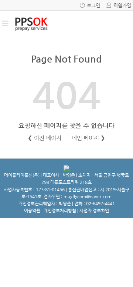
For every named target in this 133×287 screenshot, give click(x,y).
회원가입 (122, 5)
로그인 (93, 5)
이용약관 (32, 210)
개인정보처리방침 (60, 210)
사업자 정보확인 (94, 210)
